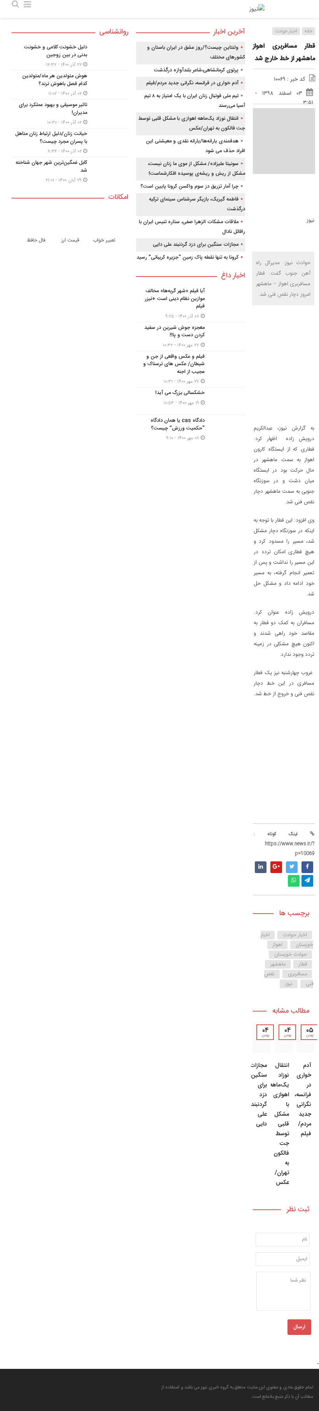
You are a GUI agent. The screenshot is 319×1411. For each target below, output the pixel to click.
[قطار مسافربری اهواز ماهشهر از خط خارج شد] (284, 323)
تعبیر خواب (104, 240)
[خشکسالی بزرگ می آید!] (190, 401)
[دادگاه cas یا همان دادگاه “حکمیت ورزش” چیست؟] (190, 428)
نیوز (289, 984)
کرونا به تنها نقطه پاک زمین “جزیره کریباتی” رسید (187, 257)
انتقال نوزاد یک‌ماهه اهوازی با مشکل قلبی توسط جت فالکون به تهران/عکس (279, 1124)
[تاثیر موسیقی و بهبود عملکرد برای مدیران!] (70, 113)
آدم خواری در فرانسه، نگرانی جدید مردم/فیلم (302, 1100)
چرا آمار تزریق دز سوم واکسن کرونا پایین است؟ (189, 186)
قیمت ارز (70, 240)
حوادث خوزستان (290, 954)
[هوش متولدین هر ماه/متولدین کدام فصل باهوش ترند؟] (70, 85)
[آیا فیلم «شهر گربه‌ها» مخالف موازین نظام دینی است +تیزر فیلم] (190, 304)
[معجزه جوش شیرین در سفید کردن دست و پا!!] (190, 336)
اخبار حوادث (286, 31)
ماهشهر (278, 964)
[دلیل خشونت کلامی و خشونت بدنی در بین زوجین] (70, 56)
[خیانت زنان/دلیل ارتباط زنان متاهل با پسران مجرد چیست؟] (70, 142)
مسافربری (297, 974)
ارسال (299, 1327)
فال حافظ (36, 240)
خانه (308, 31)
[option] (306, 1106)
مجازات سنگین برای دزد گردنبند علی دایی (195, 244)
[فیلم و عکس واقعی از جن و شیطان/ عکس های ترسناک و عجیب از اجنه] (190, 369)
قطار (303, 964)
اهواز (277, 945)
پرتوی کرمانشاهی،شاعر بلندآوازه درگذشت (196, 70)
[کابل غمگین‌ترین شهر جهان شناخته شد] (70, 170)
